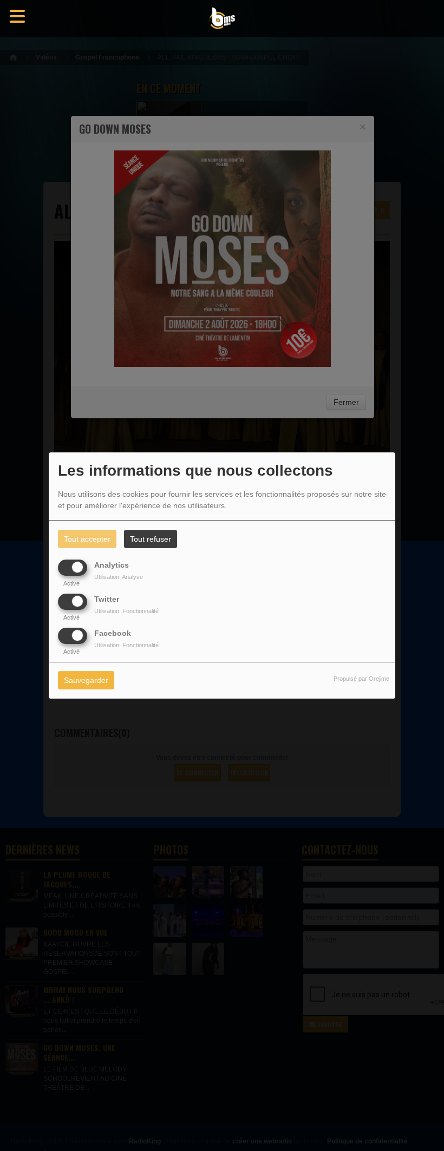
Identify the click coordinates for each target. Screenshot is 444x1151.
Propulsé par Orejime (361, 679)
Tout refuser (150, 539)
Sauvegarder (86, 680)
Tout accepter (87, 539)
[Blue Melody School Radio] (222, 18)
